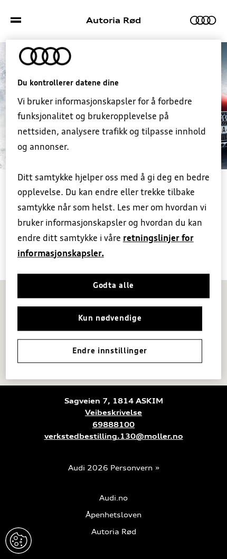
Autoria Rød (113, 20)
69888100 (113, 425)
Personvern (131, 468)
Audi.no (113, 498)
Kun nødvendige (110, 318)
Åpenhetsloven (113, 515)
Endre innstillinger (18, 540)
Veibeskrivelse (113, 413)
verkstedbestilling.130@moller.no (113, 436)
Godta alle (113, 286)
